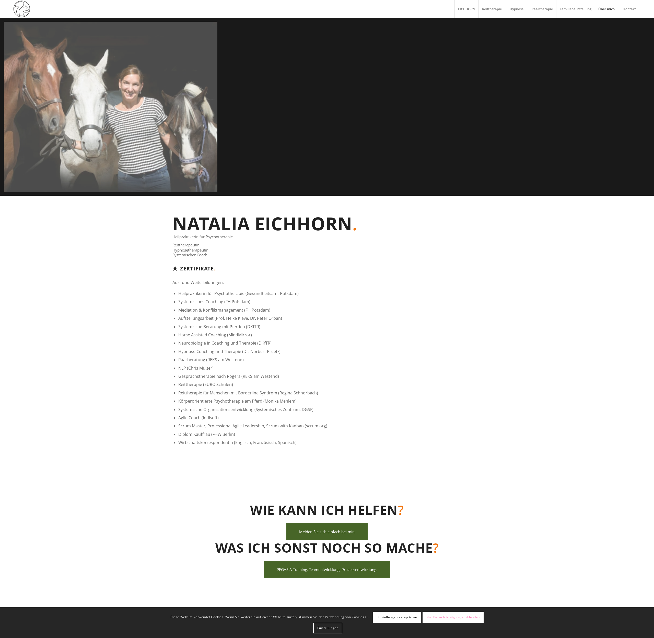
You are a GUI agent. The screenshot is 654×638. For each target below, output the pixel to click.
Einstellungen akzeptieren (397, 617)
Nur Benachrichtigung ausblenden (453, 617)
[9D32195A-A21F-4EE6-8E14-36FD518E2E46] (112, 109)
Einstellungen (327, 628)
